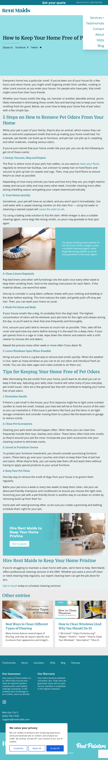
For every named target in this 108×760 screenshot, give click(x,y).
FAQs (100, 40)
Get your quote (54, 2)
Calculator (38, 662)
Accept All (55, 748)
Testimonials (95, 23)
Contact (98, 29)
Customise (18, 748)
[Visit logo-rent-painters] (91, 745)
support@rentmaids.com (16, 719)
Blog (101, 45)
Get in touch (10, 585)
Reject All (36, 748)
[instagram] (4, 702)
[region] (37, 738)
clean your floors (90, 163)
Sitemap (75, 662)
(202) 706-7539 (96, 2)
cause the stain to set (51, 209)
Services (96, 17)
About (99, 34)
